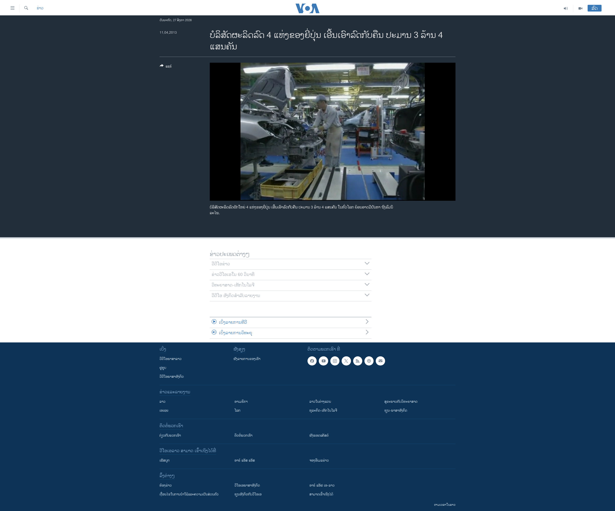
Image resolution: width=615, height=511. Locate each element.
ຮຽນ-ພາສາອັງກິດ (395, 410)
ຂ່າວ (40, 8)
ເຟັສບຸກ (165, 460)
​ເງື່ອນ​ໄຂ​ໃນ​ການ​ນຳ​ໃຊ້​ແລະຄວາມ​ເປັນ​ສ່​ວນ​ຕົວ (189, 494)
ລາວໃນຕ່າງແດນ (320, 401)
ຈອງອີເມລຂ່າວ (319, 460)
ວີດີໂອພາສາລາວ (171, 358)
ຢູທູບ (163, 367)
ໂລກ (237, 410)
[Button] (166, 67)
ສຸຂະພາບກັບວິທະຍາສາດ (401, 401)
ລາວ (163, 401)
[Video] (580, 8)
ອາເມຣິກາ (241, 401)
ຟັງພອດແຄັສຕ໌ (319, 435)
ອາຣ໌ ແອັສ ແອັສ (244, 460)
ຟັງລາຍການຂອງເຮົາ (247, 358)
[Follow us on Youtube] (323, 360)
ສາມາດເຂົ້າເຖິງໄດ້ (321, 494)
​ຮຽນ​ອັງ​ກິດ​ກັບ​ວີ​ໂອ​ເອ (248, 494)
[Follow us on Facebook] (312, 360)
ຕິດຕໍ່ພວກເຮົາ (243, 435)
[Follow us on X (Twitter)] (346, 360)
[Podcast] (369, 360)
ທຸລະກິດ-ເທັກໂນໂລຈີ (323, 410)
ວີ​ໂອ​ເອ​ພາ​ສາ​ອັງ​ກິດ (247, 485)
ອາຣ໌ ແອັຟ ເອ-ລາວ (322, 485)
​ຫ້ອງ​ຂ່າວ (166, 485)
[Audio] (566, 8)
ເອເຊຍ (164, 410)
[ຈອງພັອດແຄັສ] (380, 360)
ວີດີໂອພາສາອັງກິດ (172, 376)
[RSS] (357, 360)
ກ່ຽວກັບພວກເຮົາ (170, 435)
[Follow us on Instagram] (334, 360)
